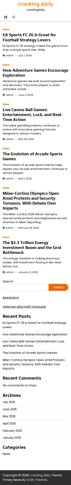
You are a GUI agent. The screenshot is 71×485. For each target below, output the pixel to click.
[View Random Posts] (5, 17)
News (6, 29)
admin (10, 55)
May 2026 (9, 416)
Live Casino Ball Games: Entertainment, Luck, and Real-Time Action (32, 114)
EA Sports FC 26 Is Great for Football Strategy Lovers (29, 37)
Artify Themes (36, 480)
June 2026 (10, 409)
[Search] (13, 17)
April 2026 (9, 423)
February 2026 (12, 431)
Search (8, 281)
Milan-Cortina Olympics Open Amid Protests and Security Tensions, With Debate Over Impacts (31, 200)
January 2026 (12, 438)
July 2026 (9, 402)
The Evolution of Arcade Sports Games (30, 353)
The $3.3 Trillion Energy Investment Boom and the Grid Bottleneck (32, 247)
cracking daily (35, 3)
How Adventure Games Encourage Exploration (35, 334)
